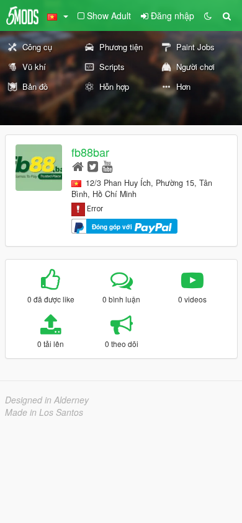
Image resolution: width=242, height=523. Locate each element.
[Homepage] (77, 166)
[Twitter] (93, 166)
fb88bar (90, 152)
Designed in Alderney (47, 399)
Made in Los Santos (44, 412)
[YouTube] (107, 166)
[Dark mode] (208, 15)
